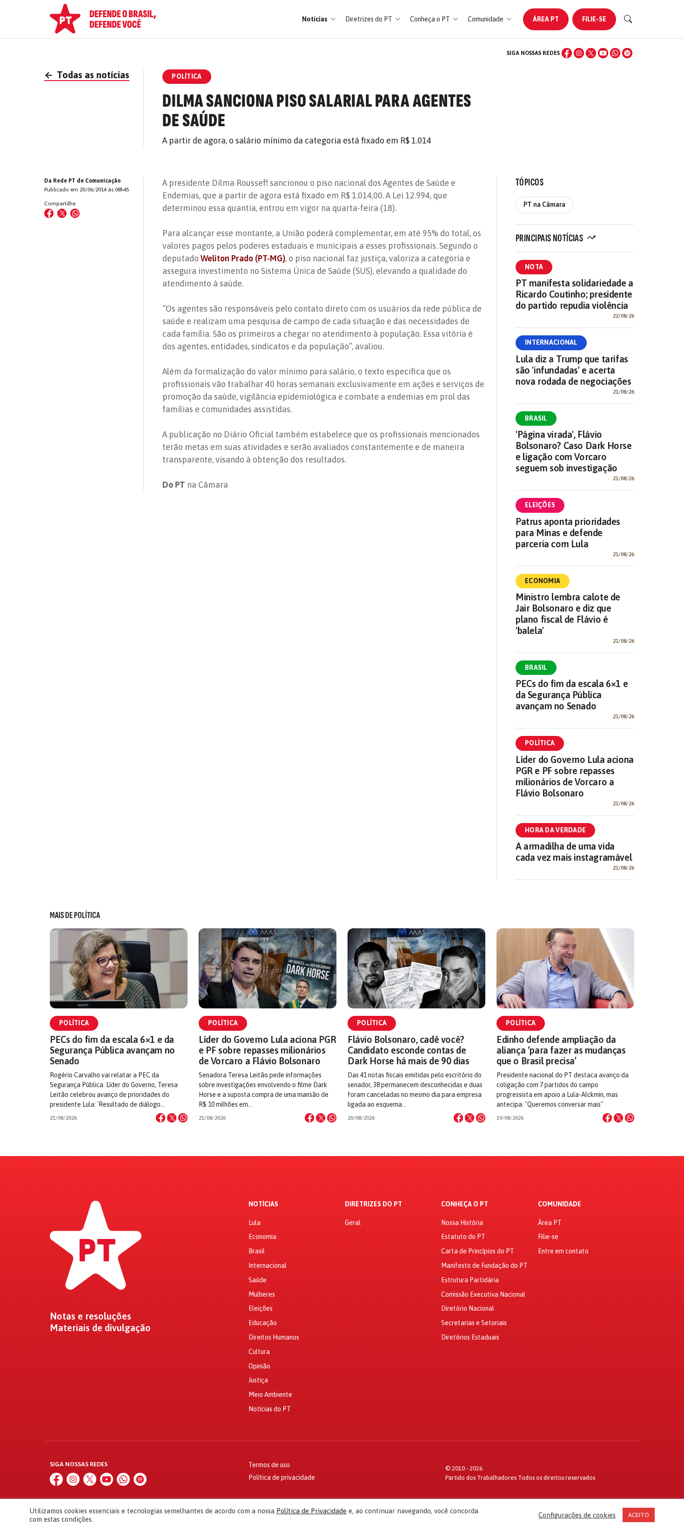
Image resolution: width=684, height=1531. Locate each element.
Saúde (257, 1280)
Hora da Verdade (555, 830)
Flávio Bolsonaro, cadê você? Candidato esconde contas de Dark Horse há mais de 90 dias (408, 1050)
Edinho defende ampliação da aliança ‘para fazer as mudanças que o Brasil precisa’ (561, 1050)
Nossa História (462, 1222)
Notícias (263, 1204)
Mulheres (261, 1294)
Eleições (540, 505)
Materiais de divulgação (100, 1328)
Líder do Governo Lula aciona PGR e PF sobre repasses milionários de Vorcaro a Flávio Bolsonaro (575, 776)
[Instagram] (579, 53)
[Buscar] (628, 19)
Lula (254, 1222)
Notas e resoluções (90, 1316)
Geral (353, 1222)
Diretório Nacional (467, 1308)
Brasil (536, 418)
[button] (319, 19)
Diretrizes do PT (373, 1204)
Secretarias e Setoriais (474, 1323)
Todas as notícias (86, 74)
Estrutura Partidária (470, 1280)
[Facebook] (567, 53)
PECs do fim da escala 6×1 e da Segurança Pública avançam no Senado (572, 694)
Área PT (546, 19)
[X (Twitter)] (591, 53)
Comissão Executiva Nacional (483, 1294)
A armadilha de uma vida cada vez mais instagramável (574, 852)
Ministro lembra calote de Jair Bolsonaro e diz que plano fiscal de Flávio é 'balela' (568, 614)
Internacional (551, 342)
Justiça (258, 1380)
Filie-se (594, 19)
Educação (262, 1323)
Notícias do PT (269, 1409)
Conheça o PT (464, 1204)
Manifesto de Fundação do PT (484, 1265)
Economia (542, 581)
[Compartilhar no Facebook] (49, 213)
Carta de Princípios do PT (477, 1251)
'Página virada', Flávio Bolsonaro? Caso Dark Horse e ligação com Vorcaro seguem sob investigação (574, 451)
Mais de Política (75, 915)
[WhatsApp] (615, 53)
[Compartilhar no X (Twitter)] (62, 213)
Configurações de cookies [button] (577, 1515)
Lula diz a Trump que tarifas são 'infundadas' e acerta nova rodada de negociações (573, 370)
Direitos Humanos (273, 1337)
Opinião (259, 1366)
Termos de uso (269, 1465)
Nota (534, 267)
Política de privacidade (281, 1477)
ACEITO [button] (638, 1514)
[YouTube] (603, 53)
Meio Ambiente (270, 1394)
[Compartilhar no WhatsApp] (75, 213)
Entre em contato (563, 1251)
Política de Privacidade (311, 1511)
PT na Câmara (544, 204)
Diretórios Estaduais (470, 1337)
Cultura (259, 1351)
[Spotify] (627, 53)
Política (540, 743)
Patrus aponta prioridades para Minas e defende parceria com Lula (568, 532)
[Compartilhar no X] (171, 1118)
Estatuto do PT (463, 1236)
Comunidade (559, 1204)
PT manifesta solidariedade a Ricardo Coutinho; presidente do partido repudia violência (574, 294)
